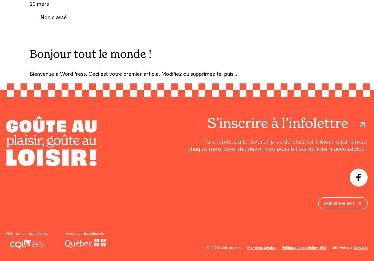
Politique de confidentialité (304, 247)
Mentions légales (261, 247)
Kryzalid (361, 247)
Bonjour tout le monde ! (90, 53)
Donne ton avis (339, 203)
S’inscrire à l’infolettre (277, 123)
